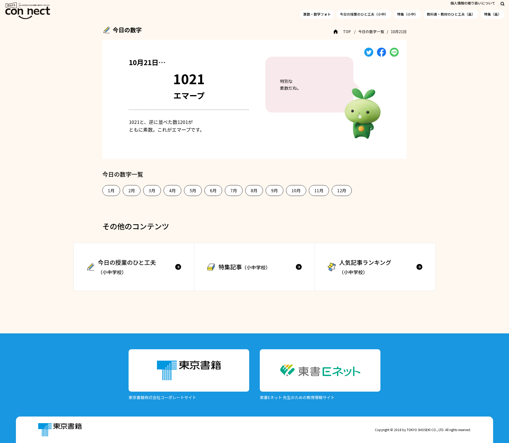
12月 (341, 190)
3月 (152, 190)
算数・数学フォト (317, 14)
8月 (254, 190)
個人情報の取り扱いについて (472, 3)
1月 (111, 190)
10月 (296, 190)
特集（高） (492, 14)
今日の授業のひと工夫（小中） (364, 14)
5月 (193, 190)
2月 (131, 190)
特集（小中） (407, 14)
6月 (213, 190)
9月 (274, 190)
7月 (233, 190)
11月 (318, 190)
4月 (172, 190)
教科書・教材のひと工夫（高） (451, 14)
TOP (347, 31)
